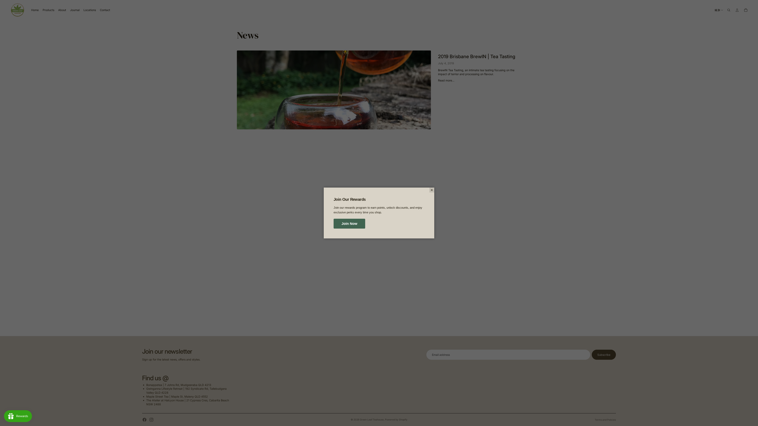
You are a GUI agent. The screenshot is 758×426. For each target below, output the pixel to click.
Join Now (349, 224)
